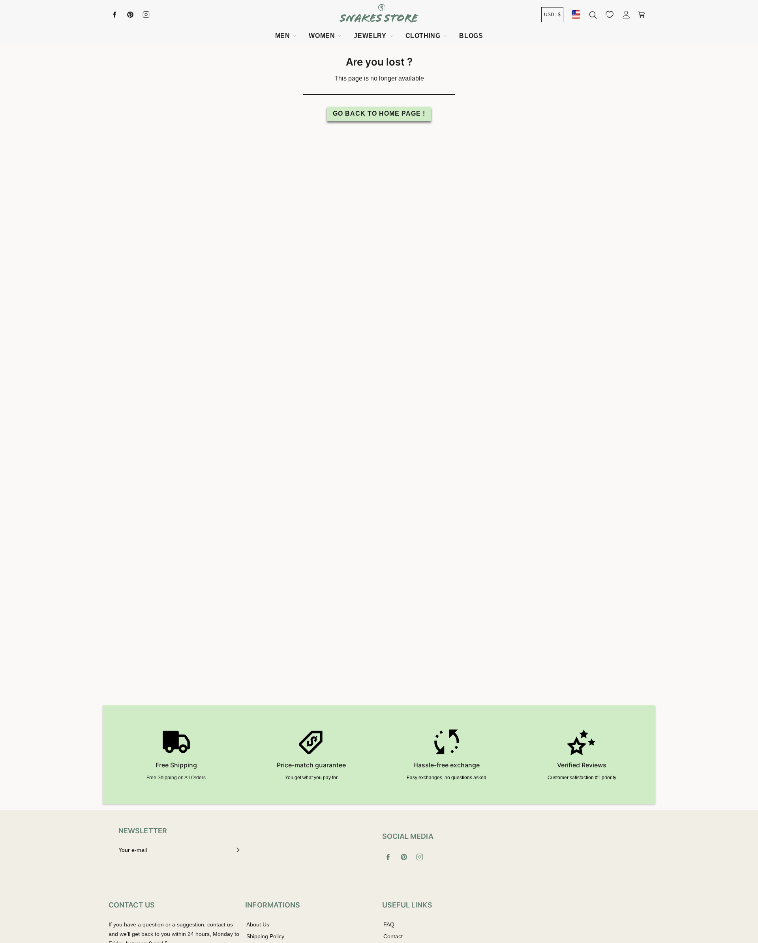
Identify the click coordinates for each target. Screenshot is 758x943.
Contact (393, 936)
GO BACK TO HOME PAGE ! (379, 113)
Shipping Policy (265, 936)
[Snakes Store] (379, 14)
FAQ (388, 924)
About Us (257, 924)
